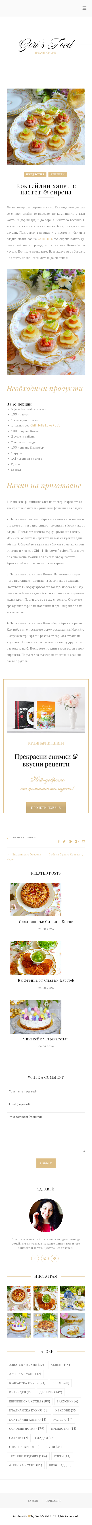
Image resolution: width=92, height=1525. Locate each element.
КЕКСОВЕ (66, 1410)
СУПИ (54, 1447)
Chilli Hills (45, 239)
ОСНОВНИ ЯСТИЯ (26, 1428)
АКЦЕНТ (60, 1365)
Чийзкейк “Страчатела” (46, 1039)
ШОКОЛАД (60, 1465)
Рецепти (58, 174)
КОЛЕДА (63, 1419)
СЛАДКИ (45, 1438)
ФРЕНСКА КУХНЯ (25, 1465)
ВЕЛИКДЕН (21, 1392)
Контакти (53, 1500)
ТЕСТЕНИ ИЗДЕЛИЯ (28, 1456)
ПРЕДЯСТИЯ (63, 1428)
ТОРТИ (62, 1456)
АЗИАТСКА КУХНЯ (26, 1365)
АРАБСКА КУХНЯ (25, 1374)
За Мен (33, 1500)
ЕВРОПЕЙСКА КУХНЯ (29, 1401)
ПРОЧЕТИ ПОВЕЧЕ (46, 807)
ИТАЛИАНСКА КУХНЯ (29, 1410)
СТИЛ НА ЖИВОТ (24, 1447)
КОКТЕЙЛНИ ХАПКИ (27, 1419)
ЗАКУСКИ (67, 1401)
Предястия (35, 174)
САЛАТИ (18, 1438)
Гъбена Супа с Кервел (64, 854)
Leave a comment (24, 837)
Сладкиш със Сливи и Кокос (46, 921)
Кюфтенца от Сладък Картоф (46, 980)
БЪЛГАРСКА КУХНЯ (27, 1383)
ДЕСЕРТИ (51, 1392)
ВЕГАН (60, 1383)
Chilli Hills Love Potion (46, 425)
